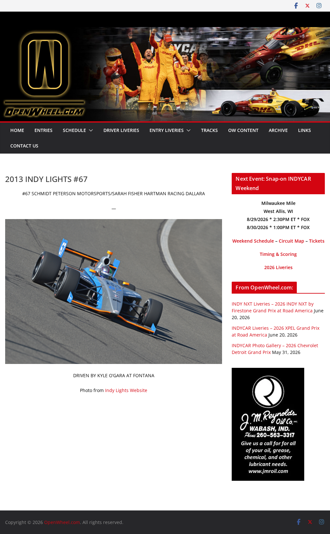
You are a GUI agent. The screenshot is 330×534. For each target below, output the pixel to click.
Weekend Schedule (253, 241)
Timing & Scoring (278, 254)
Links (304, 130)
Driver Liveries (121, 130)
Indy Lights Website (126, 390)
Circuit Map (291, 241)
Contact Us (24, 146)
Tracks (209, 130)
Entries (43, 130)
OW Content (243, 130)
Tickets (317, 241)
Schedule (74, 130)
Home (17, 130)
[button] (89, 130)
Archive (278, 130)
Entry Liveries (167, 130)
